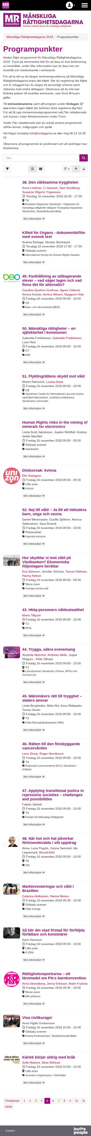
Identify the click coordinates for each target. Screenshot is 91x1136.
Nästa (8, 1106)
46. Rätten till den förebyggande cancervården (51, 746)
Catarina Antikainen (35, 896)
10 (76, 1100)
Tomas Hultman (76, 571)
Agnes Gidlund (70, 290)
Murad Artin (47, 852)
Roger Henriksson (52, 753)
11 (83, 1100)
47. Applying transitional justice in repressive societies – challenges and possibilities (53, 795)
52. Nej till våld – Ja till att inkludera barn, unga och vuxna (54, 512)
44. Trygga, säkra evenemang (48, 649)
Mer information (32, 218)
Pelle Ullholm (44, 659)
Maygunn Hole (74, 294)
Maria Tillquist (31, 615)
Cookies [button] (10, 1130)
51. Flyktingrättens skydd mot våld (53, 376)
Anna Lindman (32, 188)
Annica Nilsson (53, 294)
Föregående (12, 1100)
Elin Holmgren (31, 475)
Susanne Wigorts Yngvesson (41, 192)
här (79, 108)
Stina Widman (51, 1062)
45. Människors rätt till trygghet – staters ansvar (52, 698)
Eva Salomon (31, 571)
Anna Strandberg (33, 983)
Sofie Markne (31, 1062)
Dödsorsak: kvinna (39, 470)
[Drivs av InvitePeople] (70, 1131)
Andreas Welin (57, 655)
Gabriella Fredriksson (67, 338)
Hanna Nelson (31, 575)
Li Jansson (50, 188)
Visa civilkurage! (37, 1018)
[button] (70, 5)
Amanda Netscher (34, 655)
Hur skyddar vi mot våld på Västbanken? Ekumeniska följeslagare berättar (46, 562)
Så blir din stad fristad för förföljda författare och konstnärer (53, 932)
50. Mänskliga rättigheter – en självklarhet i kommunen (49, 330)
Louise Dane (54, 381)
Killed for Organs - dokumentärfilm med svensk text (53, 235)
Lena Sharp (30, 753)
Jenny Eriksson (57, 983)
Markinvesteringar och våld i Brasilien (48, 888)
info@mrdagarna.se (42, 133)
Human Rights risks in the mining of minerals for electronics (54, 424)
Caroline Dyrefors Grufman (40, 290)
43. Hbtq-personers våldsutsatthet (53, 610)
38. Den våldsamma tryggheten (50, 182)
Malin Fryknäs (78, 983)
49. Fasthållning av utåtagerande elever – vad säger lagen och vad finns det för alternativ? (52, 280)
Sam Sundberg (69, 188)
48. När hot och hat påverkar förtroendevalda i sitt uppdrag (49, 840)
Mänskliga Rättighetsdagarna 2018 (29, 37)
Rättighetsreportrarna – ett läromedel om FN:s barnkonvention (54, 976)
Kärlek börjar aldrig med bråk (48, 1057)
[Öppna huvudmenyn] (84, 5)
